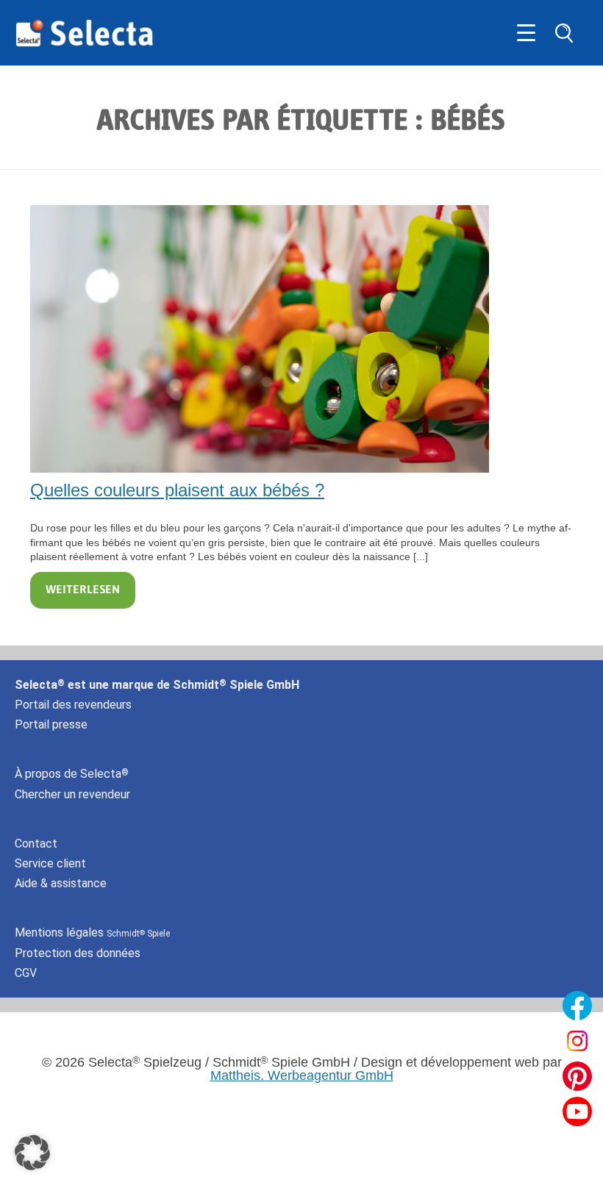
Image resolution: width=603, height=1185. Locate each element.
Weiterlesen (83, 590)
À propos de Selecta (72, 774)
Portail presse (51, 724)
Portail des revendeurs (73, 705)
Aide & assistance (61, 883)
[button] (32, 1152)
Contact (36, 844)
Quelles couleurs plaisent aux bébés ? (177, 490)
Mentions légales (92, 932)
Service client (50, 863)
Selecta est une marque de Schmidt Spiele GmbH (157, 685)
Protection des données (77, 953)
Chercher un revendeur (72, 794)
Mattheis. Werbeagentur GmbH (301, 1075)
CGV (26, 973)
